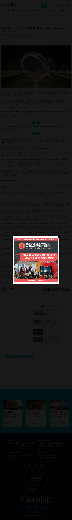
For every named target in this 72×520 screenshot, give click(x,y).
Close (59, 236)
